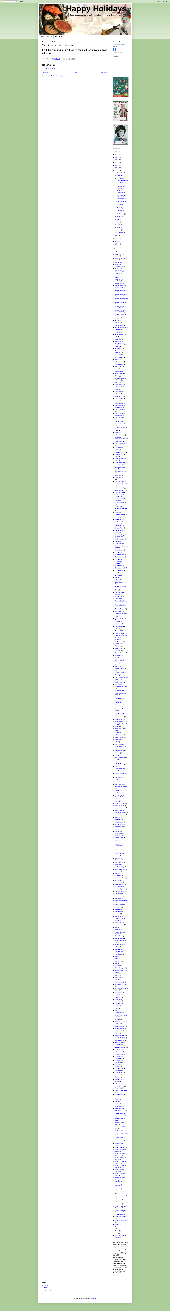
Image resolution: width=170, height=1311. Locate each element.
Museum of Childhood (118, 859)
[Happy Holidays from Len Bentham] (114, 50)
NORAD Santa (119, 886)
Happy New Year (120, 724)
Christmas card (119, 481)
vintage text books (120, 1200)
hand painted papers (121, 713)
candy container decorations (120, 406)
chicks (117, 449)
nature (117, 873)
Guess (117, 675)
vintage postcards (120, 1192)
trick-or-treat (118, 1094)
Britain (117, 376)
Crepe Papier (119, 530)
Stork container (119, 1028)
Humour (117, 753)
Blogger (93, 1298)
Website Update (120, 1214)
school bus (118, 992)
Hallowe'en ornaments (118, 701)
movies (117, 856)
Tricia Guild (118, 1088)
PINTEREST (59, 36)
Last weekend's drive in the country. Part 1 (121, 196)
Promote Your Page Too (118, 52)
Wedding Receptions (121, 1220)
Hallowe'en (118, 684)
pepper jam (118, 916)
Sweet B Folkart (120, 1038)
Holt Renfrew (119, 744)
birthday (117, 359)
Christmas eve (119, 488)
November (120, 175)
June (118, 222)
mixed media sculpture (119, 834)
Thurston (117, 1075)
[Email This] (67, 59)
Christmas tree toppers (119, 495)
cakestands (118, 391)
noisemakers (119, 884)
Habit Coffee (119, 682)
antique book (119, 283)
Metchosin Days (120, 824)
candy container (120, 403)
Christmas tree (119, 492)
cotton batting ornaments (119, 524)
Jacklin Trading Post (121, 773)
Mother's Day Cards (121, 840)
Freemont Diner (120, 633)
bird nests (118, 355)
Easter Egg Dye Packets (120, 562)
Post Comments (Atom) (58, 76)
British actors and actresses (120, 379)
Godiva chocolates (120, 660)
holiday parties (119, 737)
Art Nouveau (119, 325)
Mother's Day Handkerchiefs (119, 852)
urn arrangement (120, 1106)
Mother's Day (119, 837)
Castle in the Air (120, 427)
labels (116, 782)
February (120, 232)
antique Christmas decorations (120, 295)
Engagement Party (120, 586)
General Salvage (120, 653)
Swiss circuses (119, 1042)
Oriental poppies (120, 891)
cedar (116, 430)
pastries (117, 914)
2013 (117, 168)
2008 (117, 244)
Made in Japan (119, 805)
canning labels (119, 417)
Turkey (117, 1099)
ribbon (117, 972)
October (119, 178)
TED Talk (117, 1049)
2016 (117, 160)
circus (116, 512)
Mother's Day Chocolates (119, 844)
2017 (117, 157)
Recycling (118, 965)
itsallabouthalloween (121, 760)
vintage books (119, 1130)
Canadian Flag (119, 398)
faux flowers (118, 611)
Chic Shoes (118, 447)
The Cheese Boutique (118, 1065)
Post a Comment (50, 68)
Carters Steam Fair (121, 424)
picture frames (119, 925)
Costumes (118, 521)
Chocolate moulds (120, 471)
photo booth (118, 922)
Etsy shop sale (119, 592)
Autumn (117, 332)
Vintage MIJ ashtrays (118, 1180)
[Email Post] (63, 59)
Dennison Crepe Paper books (120, 535)
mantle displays (119, 815)
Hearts (117, 726)
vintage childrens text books (120, 1154)
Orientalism (118, 893)
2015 (117, 162)
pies (116, 927)
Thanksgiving (119, 1054)
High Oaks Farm (120, 728)
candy (117, 401)
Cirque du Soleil (120, 514)
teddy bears (118, 1052)
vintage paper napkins (119, 1184)
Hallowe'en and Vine (121, 686)
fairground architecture (118, 595)
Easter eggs (118, 565)
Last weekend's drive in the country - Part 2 (122, 186)
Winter (117, 1231)
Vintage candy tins (120, 1137)
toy (116, 1083)
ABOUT (49, 36)
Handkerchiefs (119, 717)
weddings (118, 1224)
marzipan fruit (119, 822)
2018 (117, 154)
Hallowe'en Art (119, 690)
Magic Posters (119, 810)
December (120, 173)
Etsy (116, 590)
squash (117, 1023)
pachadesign (119, 898)
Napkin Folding (119, 867)
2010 (117, 238)
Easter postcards (120, 568)
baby (116, 337)
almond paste (119, 262)
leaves (117, 801)
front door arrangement (119, 640)
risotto (117, 975)
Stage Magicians (120, 1026)
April (118, 227)
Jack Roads (118, 771)
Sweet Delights (119, 1040)
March (119, 230)
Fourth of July (119, 631)
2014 (117, 165)
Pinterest (117, 929)
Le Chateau (118, 793)
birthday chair (119, 364)
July (118, 219)
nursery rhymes (120, 889)
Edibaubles (118, 575)
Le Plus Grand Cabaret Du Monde (121, 796)
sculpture (118, 994)
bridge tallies (119, 371)
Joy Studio (118, 777)
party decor (118, 907)
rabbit (116, 958)
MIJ (116, 829)
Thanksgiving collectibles (119, 1057)
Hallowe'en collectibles (118, 697)
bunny (117, 382)
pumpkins (118, 954)
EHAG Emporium (120, 582)
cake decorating (120, 384)
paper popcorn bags (121, 900)
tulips (116, 1097)
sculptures (118, 997)
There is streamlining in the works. (121, 208)
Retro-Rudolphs (120, 968)
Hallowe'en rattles (120, 705)
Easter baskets (119, 554)
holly (116, 742)
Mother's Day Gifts (120, 848)
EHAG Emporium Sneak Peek (121, 191)
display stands (119, 539)
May (118, 224)
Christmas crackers (121, 483)
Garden (117, 646)
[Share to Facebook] (73, 59)
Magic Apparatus (120, 808)
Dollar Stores (119, 543)
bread (116, 369)
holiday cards (119, 735)
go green (117, 657)
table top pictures (120, 1047)
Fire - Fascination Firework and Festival (120, 620)
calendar (117, 394)
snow (116, 1008)
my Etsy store (119, 862)
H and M (117, 679)
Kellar (116, 779)
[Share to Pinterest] (75, 59)
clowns (117, 517)
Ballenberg (118, 348)
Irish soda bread (120, 757)
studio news (118, 1031)
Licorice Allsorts (119, 803)
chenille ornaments (121, 443)
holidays (117, 739)
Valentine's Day (119, 1110)
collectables (118, 519)
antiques (117, 318)
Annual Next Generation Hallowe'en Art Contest (119, 271)
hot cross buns (119, 750)
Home (42, 36)
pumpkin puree (119, 951)
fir (115, 616)
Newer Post (46, 72)
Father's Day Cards (121, 601)
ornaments (118, 896)
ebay (116, 572)
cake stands (118, 387)
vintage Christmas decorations (120, 1166)
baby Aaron (118, 339)
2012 (117, 170)
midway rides (119, 826)
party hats (118, 909)
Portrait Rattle (119, 944)
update (117, 1104)
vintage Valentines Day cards (120, 1207)
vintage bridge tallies (121, 1133)
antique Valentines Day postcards (120, 310)
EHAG (117, 579)
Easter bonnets (119, 557)
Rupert (117, 979)
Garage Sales (119, 643)
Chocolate (118, 465)
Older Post (103, 72)
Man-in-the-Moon (120, 812)
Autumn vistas (119, 334)
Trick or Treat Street (121, 1090)
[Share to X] (71, 59)
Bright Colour (119, 373)
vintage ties (118, 1204)
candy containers (120, 409)
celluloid (117, 432)
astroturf (117, 329)
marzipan (118, 819)
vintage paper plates (121, 1188)
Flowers (117, 628)
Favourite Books (120, 613)
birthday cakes (119, 362)
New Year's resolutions (118, 881)
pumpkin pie (118, 949)
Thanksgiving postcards (119, 1061)
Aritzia (117, 320)
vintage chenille (119, 1147)
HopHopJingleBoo (120, 746)
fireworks (117, 624)
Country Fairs (119, 528)
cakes (116, 389)
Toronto (117, 1077)
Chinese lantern (120, 462)
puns (116, 956)
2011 (117, 236)
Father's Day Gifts (120, 605)
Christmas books (120, 477)
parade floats (119, 904)
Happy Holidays (120, 721)
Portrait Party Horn (120, 940)
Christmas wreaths (120, 502)
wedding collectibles (121, 1216)
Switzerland (118, 1044)
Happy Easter (119, 719)
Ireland (117, 755)
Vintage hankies (120, 1177)
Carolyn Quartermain (119, 420)
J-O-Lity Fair (119, 764)
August (119, 216)
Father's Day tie (120, 609)
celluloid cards (119, 435)
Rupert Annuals (119, 982)
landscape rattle (120, 784)
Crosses (117, 532)
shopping (118, 1003)
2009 (117, 241)
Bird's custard (119, 357)
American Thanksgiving (119, 265)
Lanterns (117, 790)
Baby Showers (119, 343)
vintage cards (119, 1141)
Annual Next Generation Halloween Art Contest (119, 278)
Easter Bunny (119, 559)
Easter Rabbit (119, 570)
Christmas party (120, 490)
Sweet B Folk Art (120, 1035)
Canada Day (119, 396)
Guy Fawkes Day (120, 677)
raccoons (118, 961)
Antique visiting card (121, 314)
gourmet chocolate (120, 668)
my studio (118, 864)
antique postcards (120, 302)
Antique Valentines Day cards (120, 307)
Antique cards (119, 288)
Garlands (118, 650)
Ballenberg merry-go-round (120, 351)
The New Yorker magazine (120, 1069)
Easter (117, 552)
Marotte (117, 817)
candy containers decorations (120, 414)
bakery (117, 346)
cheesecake (118, 441)
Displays (117, 541)
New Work (118, 875)
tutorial (117, 1101)
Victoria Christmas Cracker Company (120, 1114)
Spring (117, 1019)
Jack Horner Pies (120, 768)
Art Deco (117, 322)
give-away (118, 655)
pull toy (117, 947)
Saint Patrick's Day (120, 984)
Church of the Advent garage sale (121, 507)
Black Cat (118, 366)
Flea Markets (119, 626)
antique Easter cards (121, 298)
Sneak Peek (118, 1005)
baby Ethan (118, 341)
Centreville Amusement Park (120, 438)
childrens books (120, 452)
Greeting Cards (119, 672)
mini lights (118, 831)
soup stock (118, 1012)
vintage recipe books (121, 1196)
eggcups (117, 577)
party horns (118, 911)
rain (116, 963)
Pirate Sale (118, 936)
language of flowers (121, 786)
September (120, 214)
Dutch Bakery (119, 550)
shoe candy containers (118, 1000)
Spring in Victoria (120, 1021)
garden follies (119, 648)
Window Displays (120, 1227)
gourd (116, 664)
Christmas (118, 475)
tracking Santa (119, 1086)
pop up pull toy (119, 938)
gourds (117, 666)
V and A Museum (120, 1108)
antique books (119, 285)
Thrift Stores (118, 1072)
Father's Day (119, 598)
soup (116, 1010)
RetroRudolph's (119, 970)
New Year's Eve (120, 878)
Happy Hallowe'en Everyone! (122, 181)
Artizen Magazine (120, 327)
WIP (116, 1233)
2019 (117, 152)
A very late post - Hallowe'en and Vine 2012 (122, 202)
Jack (116, 766)
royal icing (118, 977)
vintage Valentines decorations (120, 1211)
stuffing (117, 1033)
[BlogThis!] (69, 59)
